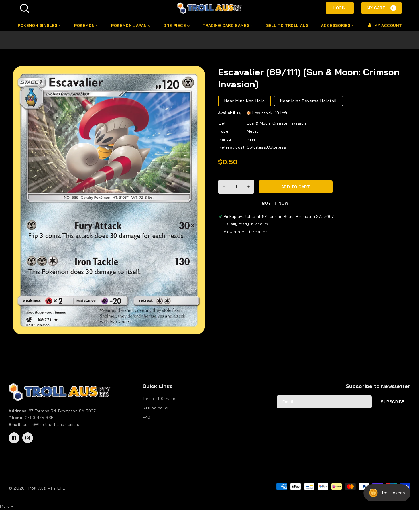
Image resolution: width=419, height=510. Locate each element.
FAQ (146, 417)
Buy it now (275, 203)
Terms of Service (159, 398)
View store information (246, 231)
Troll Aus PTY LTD (46, 488)
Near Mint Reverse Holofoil (308, 100)
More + (6, 506)
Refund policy (156, 408)
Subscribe (392, 401)
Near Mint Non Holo (244, 100)
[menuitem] (39, 25)
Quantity (227, 175)
